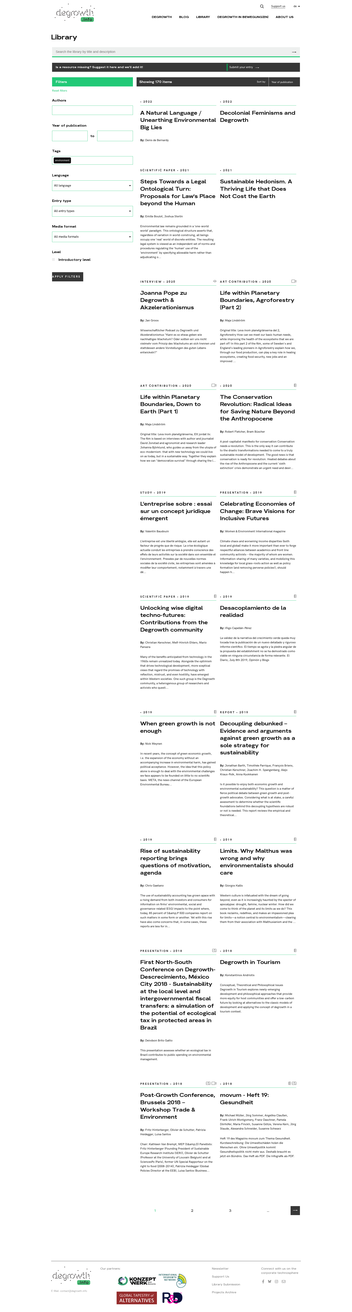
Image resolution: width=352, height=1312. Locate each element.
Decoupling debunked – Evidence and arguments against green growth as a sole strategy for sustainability (257, 738)
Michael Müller (234, 1115)
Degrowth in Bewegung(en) (242, 17)
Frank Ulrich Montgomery (236, 1120)
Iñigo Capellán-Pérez (238, 628)
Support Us (220, 1276)
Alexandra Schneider (244, 1128)
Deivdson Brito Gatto (159, 1040)
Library (203, 17)
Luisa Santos (163, 1134)
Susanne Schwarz (269, 1128)
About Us (285, 17)
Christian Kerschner (157, 642)
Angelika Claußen (276, 1115)
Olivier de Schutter (182, 1130)
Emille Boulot (154, 216)
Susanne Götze (261, 1124)
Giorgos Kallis (234, 885)
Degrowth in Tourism (250, 962)
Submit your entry (241, 67)
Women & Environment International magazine (255, 531)
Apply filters (66, 276)
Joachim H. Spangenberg (263, 770)
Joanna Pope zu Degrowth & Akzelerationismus (167, 300)
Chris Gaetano (154, 885)
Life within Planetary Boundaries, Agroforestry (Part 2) (257, 300)
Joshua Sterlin (173, 216)
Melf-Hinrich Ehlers (184, 642)
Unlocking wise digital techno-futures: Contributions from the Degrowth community (174, 618)
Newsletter (220, 1269)
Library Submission (226, 1284)
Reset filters (59, 90)
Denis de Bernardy (157, 140)
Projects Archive (224, 1292)
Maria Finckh (241, 1124)
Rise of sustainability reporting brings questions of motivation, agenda (175, 861)
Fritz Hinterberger (156, 1130)
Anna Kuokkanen (247, 774)
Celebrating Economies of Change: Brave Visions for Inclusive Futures (257, 511)
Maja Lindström (235, 320)
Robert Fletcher (235, 432)
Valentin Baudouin (157, 531)
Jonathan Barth (235, 765)
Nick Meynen (153, 744)
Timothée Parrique (259, 765)
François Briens (282, 765)
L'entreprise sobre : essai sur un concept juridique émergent (176, 511)
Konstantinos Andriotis (239, 975)
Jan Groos (152, 320)
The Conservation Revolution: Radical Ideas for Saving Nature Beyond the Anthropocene (257, 407)
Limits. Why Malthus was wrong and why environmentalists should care (256, 861)
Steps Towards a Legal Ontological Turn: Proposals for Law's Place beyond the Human (177, 192)
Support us (278, 6)
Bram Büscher (256, 432)
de (295, 6)
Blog (184, 17)
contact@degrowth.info (73, 1291)
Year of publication (282, 82)
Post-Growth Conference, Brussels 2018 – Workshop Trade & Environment (177, 1105)
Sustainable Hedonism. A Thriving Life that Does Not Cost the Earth (256, 189)
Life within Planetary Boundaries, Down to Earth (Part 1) (170, 404)
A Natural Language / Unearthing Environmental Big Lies (178, 120)
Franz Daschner (265, 1120)
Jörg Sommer (254, 1115)
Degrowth (162, 17)
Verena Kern (281, 1124)
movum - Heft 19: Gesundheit (244, 1098)
